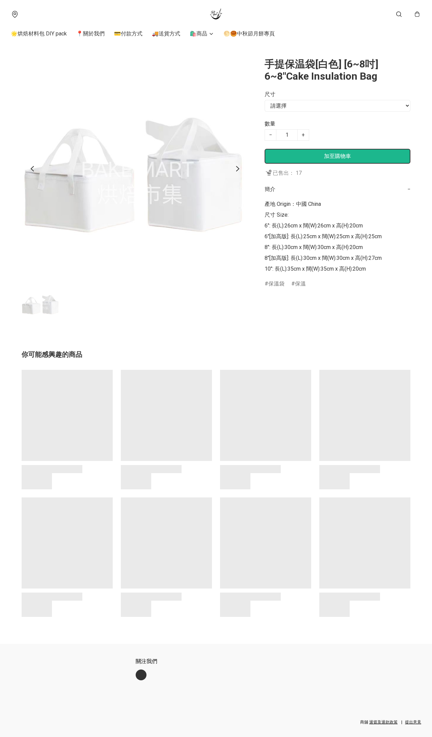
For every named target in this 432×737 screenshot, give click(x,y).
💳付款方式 (128, 33)
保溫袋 (276, 283)
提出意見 (413, 722)
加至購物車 (337, 156)
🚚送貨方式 (166, 33)
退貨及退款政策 (383, 722)
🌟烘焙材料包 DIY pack (39, 33)
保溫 (300, 283)
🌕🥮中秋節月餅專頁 (249, 33)
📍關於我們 (90, 33)
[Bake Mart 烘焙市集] (216, 14)
